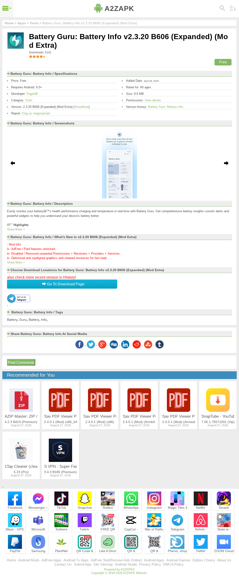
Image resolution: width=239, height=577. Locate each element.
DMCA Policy (173, 564)
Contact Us (63, 564)
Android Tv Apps (76, 560)
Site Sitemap (103, 564)
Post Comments (21, 363)
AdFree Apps (51, 560)
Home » (11, 23)
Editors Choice (204, 560)
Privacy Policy (150, 564)
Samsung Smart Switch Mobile (38, 555)
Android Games (178, 560)
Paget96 (32, 94)
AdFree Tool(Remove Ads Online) (116, 560)
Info (44, 319)
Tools (28, 100)
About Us (224, 560)
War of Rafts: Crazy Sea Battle (154, 533)
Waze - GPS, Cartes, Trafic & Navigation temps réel (15, 535)
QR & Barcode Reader (131, 555)
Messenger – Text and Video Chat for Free (38, 514)
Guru (23, 319)
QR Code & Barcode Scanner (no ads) (85, 557)
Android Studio (126, 564)
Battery (12, 319)
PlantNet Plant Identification (61, 555)
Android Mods (28, 560)
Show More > (16, 229)
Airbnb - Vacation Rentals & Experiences (201, 535)
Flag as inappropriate (36, 113)
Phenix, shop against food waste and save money (177, 557)
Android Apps (154, 560)
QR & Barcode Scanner (154, 555)
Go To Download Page (65, 284)
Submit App (82, 564)
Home (11, 560)
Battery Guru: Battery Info (165, 107)
